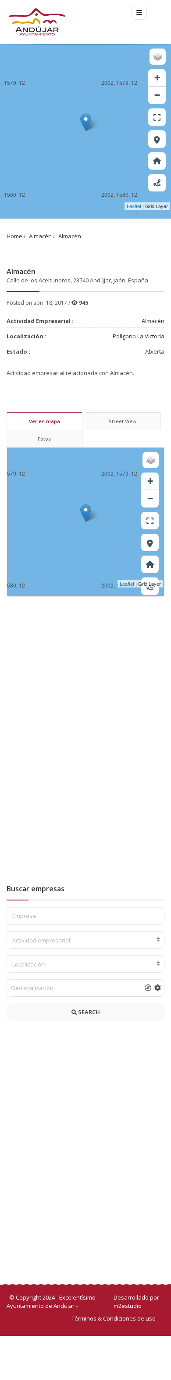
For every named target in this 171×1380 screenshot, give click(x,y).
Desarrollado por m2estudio (136, 1301)
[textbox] (85, 940)
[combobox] (85, 940)
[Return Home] (157, 161)
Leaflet (134, 205)
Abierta (154, 351)
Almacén (40, 236)
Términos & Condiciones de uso (113, 1318)
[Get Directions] (157, 182)
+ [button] (157, 77)
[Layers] (158, 57)
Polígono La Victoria (138, 336)
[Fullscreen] (157, 117)
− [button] (157, 95)
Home (14, 236)
